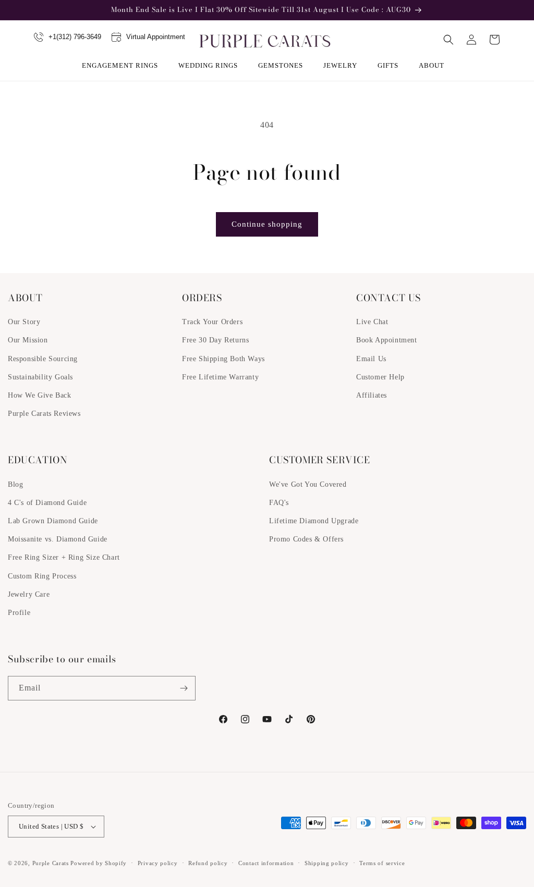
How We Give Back (39, 395)
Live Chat (372, 322)
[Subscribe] (183, 688)
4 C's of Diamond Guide (47, 503)
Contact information (266, 863)
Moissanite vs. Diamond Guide (57, 539)
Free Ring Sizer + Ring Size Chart (64, 557)
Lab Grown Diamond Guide (53, 521)
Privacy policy (158, 863)
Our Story (24, 322)
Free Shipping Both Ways (223, 359)
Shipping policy (327, 863)
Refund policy (207, 863)
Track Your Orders (212, 322)
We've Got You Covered (308, 484)
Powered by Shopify (98, 863)
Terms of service (382, 863)
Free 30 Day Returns (215, 340)
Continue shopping (267, 224)
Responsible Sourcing (43, 359)
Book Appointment (386, 340)
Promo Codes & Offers (306, 539)
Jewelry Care (29, 594)
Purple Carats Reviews (44, 413)
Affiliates (371, 395)
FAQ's (279, 503)
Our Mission (28, 340)
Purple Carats (50, 863)
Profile (19, 613)
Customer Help (380, 377)
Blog (15, 484)
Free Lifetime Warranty (220, 377)
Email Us (371, 359)
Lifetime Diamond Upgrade (313, 521)
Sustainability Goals (40, 377)
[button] (124, 66)
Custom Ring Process (42, 576)
